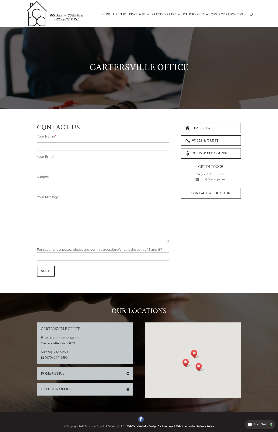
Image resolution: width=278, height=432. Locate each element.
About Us (119, 14)
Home (105, 14)
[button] (200, 367)
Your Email (45, 156)
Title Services (194, 14)
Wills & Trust (205, 140)
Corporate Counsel (210, 153)
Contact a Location (227, 14)
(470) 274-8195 (56, 357)
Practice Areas (164, 14)
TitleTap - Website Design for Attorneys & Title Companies (161, 426)
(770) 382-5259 (212, 174)
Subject (43, 177)
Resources (137, 14)
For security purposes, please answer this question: (77, 249)
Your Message (48, 197)
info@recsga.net (212, 179)
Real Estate (202, 128)
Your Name (46, 136)
